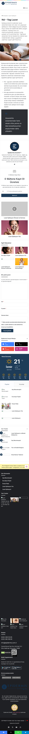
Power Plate (15, 403)
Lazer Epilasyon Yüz (20, 255)
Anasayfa (5, 15)
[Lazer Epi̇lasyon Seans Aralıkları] (23, 626)
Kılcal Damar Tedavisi (17, 454)
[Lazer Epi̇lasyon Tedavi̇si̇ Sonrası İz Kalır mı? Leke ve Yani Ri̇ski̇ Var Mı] (5, 557)
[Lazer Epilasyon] (6, 420)
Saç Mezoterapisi (16, 389)
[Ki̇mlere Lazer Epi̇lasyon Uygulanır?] (23, 499)
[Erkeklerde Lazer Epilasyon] (23, 620)
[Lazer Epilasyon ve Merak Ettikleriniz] (5, 435)
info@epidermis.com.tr (9, 643)
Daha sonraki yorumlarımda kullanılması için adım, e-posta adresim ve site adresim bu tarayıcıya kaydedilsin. (13, 324)
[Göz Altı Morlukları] (5, 620)
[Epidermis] (9, 3)
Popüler (7, 384)
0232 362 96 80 (6, 639)
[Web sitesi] (14, 164)
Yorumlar (21, 384)
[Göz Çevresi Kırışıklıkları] (14, 620)
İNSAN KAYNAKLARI (6, 677)
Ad (2, 301)
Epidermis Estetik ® (14, 153)
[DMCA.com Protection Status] (6, 653)
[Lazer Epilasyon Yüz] (21, 250)
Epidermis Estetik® (14, 723)
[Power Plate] (6, 406)
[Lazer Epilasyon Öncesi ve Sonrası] (7, 261)
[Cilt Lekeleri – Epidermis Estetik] (14, 499)
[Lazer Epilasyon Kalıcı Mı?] (5, 626)
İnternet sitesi (4, 315)
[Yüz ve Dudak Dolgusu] (5, 450)
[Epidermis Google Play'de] (11, 669)
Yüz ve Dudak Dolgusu (17, 447)
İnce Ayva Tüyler (5, 255)
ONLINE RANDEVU (16, 677)
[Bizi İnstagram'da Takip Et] (26, 466)
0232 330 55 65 (6, 637)
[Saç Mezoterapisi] (6, 392)
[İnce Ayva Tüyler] (7, 250)
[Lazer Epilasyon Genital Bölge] (21, 261)
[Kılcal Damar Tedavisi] (5, 457)
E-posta (3, 308)
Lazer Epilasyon (12, 15)
